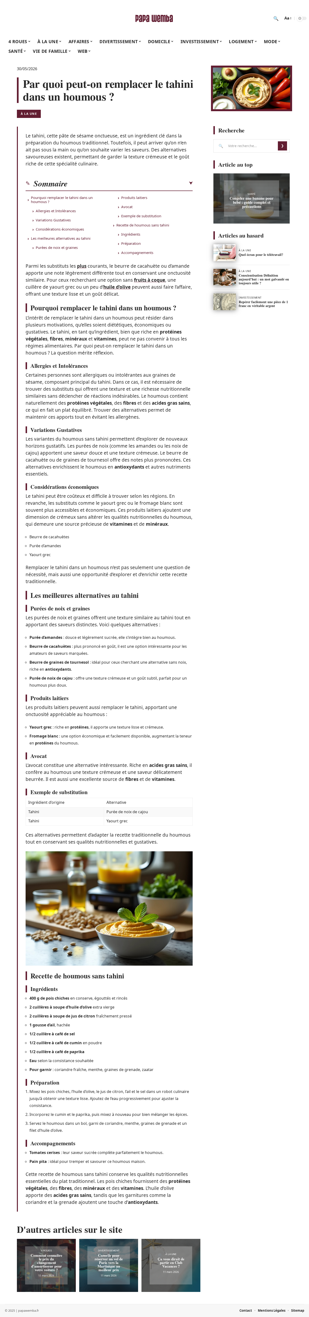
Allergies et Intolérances (56, 210)
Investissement (250, 297)
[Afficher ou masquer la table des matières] (130, 183)
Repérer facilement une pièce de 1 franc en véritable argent (263, 303)
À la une (29, 114)
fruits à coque (149, 280)
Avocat (127, 206)
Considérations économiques (60, 229)
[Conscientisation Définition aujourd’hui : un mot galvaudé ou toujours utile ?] (224, 277)
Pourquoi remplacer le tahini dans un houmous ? (62, 199)
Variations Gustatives (53, 220)
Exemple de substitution (141, 215)
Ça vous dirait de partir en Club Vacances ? (171, 1262)
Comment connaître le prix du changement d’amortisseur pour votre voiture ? (46, 1262)
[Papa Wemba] (154, 18)
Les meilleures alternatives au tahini (61, 238)
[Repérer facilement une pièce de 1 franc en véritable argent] (224, 301)
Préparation (131, 243)
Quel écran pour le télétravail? (261, 254)
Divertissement (108, 1250)
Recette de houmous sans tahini (142, 225)
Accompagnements (137, 252)
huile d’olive (117, 287)
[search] (276, 18)
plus (81, 266)
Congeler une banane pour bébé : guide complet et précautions (252, 202)
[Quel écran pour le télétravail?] (224, 252)
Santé (251, 194)
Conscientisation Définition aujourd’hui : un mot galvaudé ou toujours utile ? (264, 279)
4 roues (46, 1250)
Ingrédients (130, 234)
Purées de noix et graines (57, 247)
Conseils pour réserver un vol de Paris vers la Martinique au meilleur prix (109, 1262)
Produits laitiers (134, 197)
